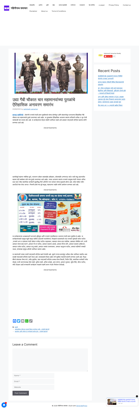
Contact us (127, 5)
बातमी (16, 327)
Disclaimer (33, 11)
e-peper (102, 5)
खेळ (54, 5)
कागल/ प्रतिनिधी (18, 115)
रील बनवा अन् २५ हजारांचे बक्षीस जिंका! (110, 105)
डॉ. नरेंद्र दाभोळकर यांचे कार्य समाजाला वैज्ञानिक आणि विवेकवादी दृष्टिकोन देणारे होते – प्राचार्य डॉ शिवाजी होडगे (112, 90)
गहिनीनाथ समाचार (19, 8)
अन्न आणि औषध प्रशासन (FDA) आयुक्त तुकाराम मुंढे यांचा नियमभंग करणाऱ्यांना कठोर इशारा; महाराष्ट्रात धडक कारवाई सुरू (111, 99)
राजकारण (82, 5)
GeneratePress (81, 406)
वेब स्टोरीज (92, 5)
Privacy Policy (114, 5)
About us (44, 11)
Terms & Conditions (59, 11)
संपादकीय (32, 5)
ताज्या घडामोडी (63, 5)
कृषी (47, 5)
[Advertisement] (69, 31)
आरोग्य (40, 5)
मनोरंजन (73, 5)
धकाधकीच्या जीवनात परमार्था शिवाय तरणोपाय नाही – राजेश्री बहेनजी (32, 329)
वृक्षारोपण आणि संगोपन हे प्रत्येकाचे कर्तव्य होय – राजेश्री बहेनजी (31, 331)
